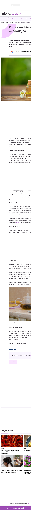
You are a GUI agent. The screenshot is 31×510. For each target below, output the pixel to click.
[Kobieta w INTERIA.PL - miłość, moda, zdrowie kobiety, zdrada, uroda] (16, 13)
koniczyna (13, 362)
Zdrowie (11, 22)
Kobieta (7, 22)
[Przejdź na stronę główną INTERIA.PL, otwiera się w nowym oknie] (6, 13)
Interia (2, 22)
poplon (18, 223)
